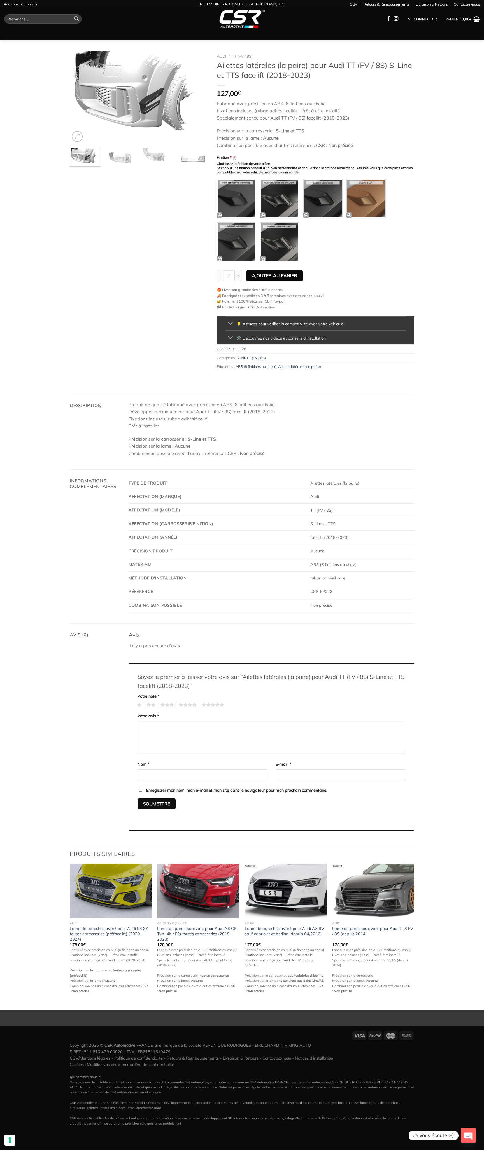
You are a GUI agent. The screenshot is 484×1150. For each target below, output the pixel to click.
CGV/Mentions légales (90, 1058)
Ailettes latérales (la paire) (299, 366)
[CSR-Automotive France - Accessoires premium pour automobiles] (242, 19)
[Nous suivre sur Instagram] (396, 18)
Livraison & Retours (432, 4)
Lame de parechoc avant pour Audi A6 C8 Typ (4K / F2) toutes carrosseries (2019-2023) (196, 933)
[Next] (199, 97)
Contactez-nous (467, 4)
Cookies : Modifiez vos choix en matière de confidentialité (122, 1064)
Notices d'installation (314, 1058)
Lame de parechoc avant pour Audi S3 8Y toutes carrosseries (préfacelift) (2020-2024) (109, 933)
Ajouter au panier (274, 275)
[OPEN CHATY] (468, 1135)
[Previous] (80, 97)
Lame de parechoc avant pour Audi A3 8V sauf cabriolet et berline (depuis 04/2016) (284, 931)
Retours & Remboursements (386, 4)
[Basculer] (230, 324)
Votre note (149, 696)
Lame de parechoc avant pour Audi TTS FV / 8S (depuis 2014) (372, 931)
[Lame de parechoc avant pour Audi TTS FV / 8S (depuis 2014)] (373, 891)
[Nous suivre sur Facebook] (389, 18)
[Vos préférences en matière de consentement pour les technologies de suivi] (9, 1140)
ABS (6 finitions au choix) (256, 366)
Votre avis (148, 715)
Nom (144, 764)
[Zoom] (77, 136)
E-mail (284, 764)
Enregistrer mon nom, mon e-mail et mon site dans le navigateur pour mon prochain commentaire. (236, 790)
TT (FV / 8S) (242, 56)
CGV (353, 4)
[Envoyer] (76, 19)
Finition (224, 157)
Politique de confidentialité (138, 1058)
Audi (221, 56)
